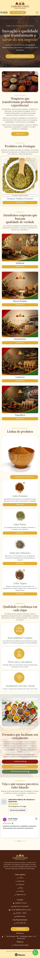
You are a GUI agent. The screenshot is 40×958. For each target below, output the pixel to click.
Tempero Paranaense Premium (20, 199)
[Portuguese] (4, 12)
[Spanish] (6, 12)
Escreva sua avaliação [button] (17, 810)
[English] (1, 12)
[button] (17, 12)
